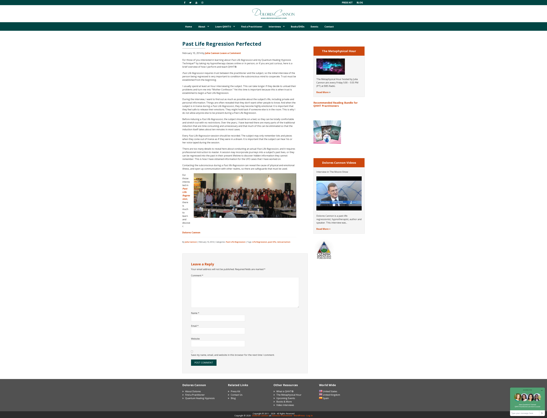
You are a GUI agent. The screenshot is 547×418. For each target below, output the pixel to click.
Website (195, 338)
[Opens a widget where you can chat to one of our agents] (527, 401)
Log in (309, 415)
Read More (322, 92)
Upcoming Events (285, 398)
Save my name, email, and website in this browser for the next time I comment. (232, 354)
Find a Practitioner (195, 394)
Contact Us (236, 394)
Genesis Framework (282, 415)
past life (272, 242)
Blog (360, 2)
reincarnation (283, 242)
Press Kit (347, 2)
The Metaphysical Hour (288, 394)
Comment (197, 275)
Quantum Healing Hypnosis (200, 398)
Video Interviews (285, 405)
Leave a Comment (230, 53)
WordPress (299, 415)
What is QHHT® (285, 391)
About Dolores (193, 391)
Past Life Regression (235, 242)
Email (195, 325)
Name (195, 313)
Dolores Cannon (273, 13)
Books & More (284, 401)
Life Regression (259, 242)
